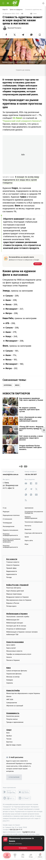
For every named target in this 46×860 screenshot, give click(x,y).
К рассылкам (14, 777)
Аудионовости (11, 574)
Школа (8, 696)
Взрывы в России (12, 603)
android (9, 792)
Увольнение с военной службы (17, 617)
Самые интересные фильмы (16, 671)
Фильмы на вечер (12, 677)
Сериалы (9, 683)
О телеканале (7, 519)
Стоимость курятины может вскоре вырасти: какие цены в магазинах (34, 9)
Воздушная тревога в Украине (17, 597)
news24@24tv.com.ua (10, 474)
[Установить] (23, 843)
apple (24, 792)
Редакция (6, 511)
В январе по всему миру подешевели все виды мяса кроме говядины (21, 180)
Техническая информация (34, 522)
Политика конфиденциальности (10, 534)
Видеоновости (11, 571)
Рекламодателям (8, 526)
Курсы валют (11, 648)
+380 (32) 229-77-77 (15, 829)
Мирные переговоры (14, 594)
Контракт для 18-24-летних (16, 626)
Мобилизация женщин (14, 623)
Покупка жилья (12, 719)
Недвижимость (12, 713)
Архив (27, 537)
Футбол (9, 736)
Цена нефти (10, 645)
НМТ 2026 (9, 699)
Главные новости (12, 562)
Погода (9, 577)
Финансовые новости (14, 651)
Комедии (9, 680)
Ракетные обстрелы (13, 588)
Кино (8, 668)
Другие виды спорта (13, 745)
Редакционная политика (11, 515)
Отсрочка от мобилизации (16, 629)
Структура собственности (33, 533)
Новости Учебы (13, 690)
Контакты (28, 525)
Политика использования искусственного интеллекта (11, 540)
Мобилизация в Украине (17, 614)
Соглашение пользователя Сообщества (34, 512)
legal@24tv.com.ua (28, 832)
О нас (4, 508)
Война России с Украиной (17, 585)
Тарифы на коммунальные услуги (18, 654)
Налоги (9, 657)
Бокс (8, 733)
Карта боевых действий (15, 591)
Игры (26, 544)
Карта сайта (29, 540)
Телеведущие (7, 523)
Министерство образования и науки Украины (23, 693)
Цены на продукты (16, 9)
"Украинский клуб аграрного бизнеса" (22, 121)
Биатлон (9, 742)
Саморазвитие (11, 702)
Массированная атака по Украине (18, 600)
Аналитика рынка (12, 716)
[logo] (14, 3)
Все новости (11, 559)
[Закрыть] (41, 838)
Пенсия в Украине (13, 660)
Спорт (9, 730)
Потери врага (11, 606)
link (26, 483)
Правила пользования (10, 530)
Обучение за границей (14, 706)
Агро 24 (5, 9)
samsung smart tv (24, 798)
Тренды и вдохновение (14, 722)
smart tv (9, 798)
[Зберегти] (39, 35)
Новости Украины (12, 565)
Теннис (9, 739)
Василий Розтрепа (14, 28)
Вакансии (28, 529)
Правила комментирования (31, 517)
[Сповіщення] (43, 3)
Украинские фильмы (14, 674)
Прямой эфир (11, 568)
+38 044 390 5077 (31, 474)
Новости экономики (15, 642)
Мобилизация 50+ (12, 620)
